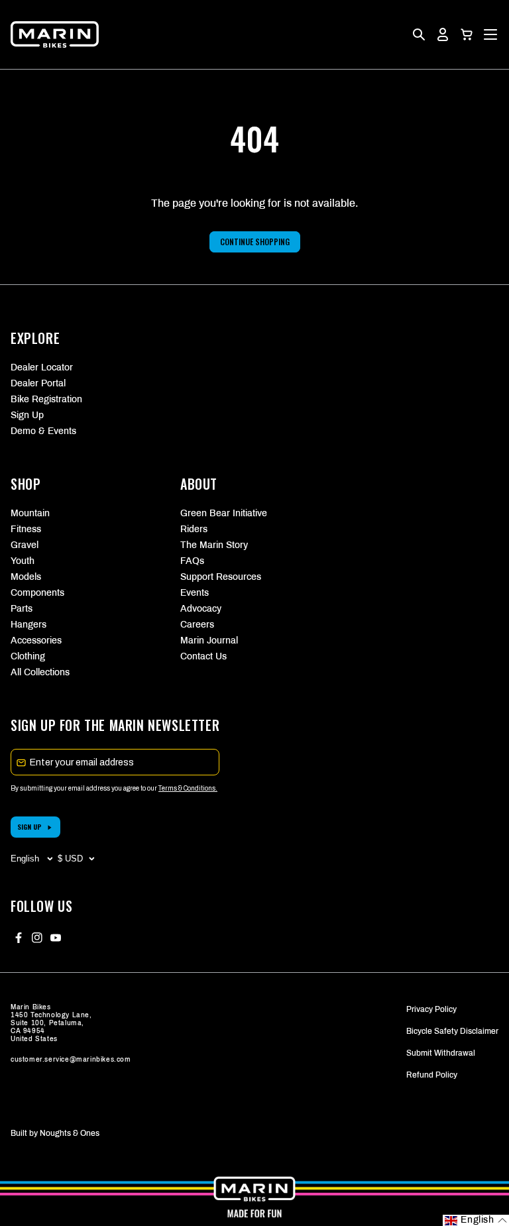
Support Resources (220, 577)
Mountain (30, 513)
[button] (467, 34)
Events (194, 593)
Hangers (28, 625)
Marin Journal (209, 640)
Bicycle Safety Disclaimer (452, 1031)
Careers (197, 625)
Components (37, 593)
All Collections (40, 672)
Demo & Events (43, 431)
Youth (22, 561)
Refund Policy (431, 1075)
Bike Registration (46, 399)
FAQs (192, 561)
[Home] (55, 34)
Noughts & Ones (69, 1133)
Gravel (24, 545)
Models (26, 577)
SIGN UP (29, 827)
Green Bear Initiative (223, 513)
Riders (193, 529)
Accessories (36, 640)
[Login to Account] (443, 34)
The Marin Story (214, 545)
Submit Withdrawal (440, 1053)
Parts (21, 609)
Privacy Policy (431, 1009)
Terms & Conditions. (187, 788)
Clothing (28, 656)
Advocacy (200, 609)
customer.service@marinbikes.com (71, 1059)
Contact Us (203, 656)
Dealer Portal (38, 383)
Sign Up (27, 415)
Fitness (26, 529)
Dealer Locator (42, 367)
